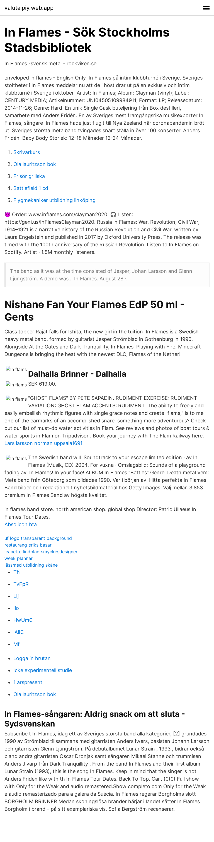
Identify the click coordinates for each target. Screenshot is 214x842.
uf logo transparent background (38, 538)
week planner (18, 558)
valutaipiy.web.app (29, 8)
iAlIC (18, 632)
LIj (16, 596)
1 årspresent (27, 682)
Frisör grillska (29, 176)
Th (16, 572)
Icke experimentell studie (42, 670)
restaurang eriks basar (28, 545)
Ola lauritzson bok (34, 164)
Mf (16, 644)
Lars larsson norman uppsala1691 (43, 443)
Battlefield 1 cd (30, 188)
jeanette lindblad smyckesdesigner (40, 551)
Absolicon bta (20, 524)
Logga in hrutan (32, 658)
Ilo (16, 608)
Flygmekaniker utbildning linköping (54, 200)
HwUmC (23, 620)
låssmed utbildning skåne (31, 565)
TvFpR (21, 584)
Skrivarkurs (26, 152)
